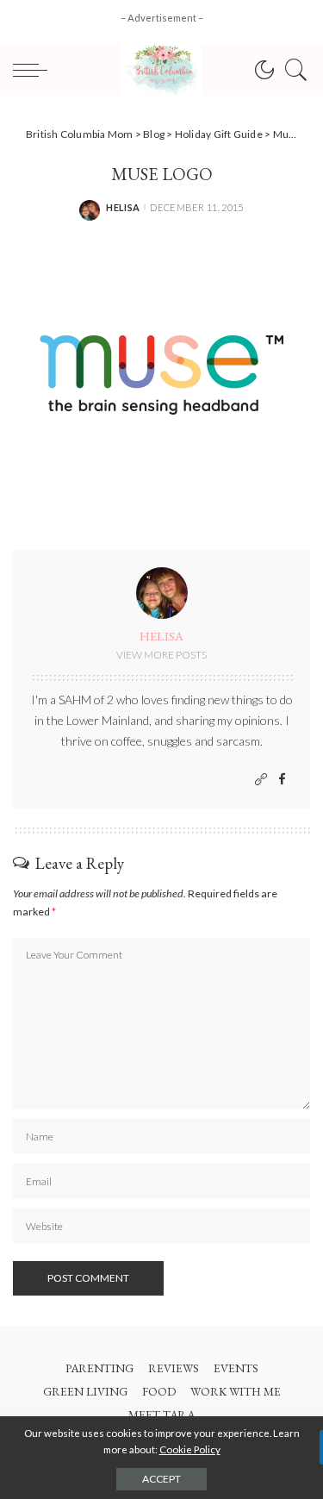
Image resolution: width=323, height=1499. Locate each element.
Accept (161, 1478)
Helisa (123, 207)
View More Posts (161, 654)
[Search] (292, 70)
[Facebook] (282, 779)
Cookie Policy (190, 1449)
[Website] (261, 779)
